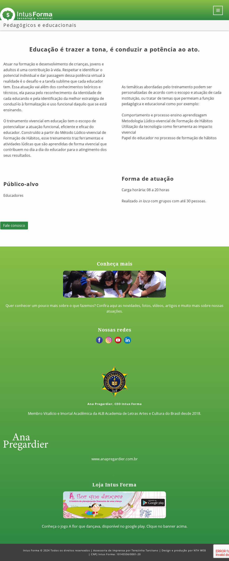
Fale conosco (14, 225)
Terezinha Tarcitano (144, 550)
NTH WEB (200, 550)
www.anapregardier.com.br (114, 458)
